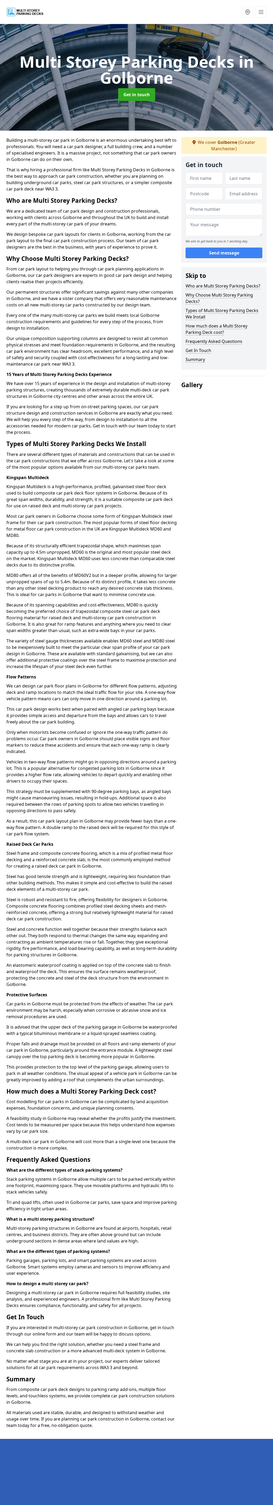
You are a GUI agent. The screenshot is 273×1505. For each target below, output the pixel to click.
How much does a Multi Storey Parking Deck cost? (216, 329)
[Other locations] (247, 12)
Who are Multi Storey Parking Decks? (223, 286)
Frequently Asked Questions (214, 341)
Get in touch (136, 95)
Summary (195, 359)
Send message (224, 253)
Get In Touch (198, 350)
